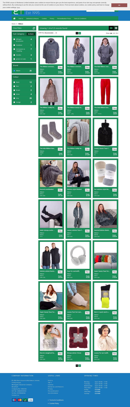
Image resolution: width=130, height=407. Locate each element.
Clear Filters (17, 28)
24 (111, 33)
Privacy (52, 18)
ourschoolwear (53, 393)
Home (14, 24)
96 (116, 33)
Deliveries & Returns (32, 18)
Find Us (21, 18)
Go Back (31, 34)
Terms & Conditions (80, 18)
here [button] (18, 7)
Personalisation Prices (64, 18)
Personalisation (53, 391)
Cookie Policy (54, 403)
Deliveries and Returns (56, 387)
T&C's (50, 382)
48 (114, 33)
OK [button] (119, 5)
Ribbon (20, 24)
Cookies (44, 18)
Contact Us (15, 395)
